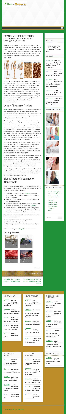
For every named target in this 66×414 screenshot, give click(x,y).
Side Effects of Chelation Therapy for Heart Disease (54, 323)
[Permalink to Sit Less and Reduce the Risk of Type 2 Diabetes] (7, 318)
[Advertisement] (45, 13)
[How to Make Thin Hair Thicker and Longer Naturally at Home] (51, 155)
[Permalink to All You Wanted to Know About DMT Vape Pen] (29, 329)
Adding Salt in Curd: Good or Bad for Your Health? (54, 73)
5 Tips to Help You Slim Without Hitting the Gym (12, 311)
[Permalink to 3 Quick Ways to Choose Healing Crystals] (29, 339)
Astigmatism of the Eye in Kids (12, 396)
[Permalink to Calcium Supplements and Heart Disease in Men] (29, 379)
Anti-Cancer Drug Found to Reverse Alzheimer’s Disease (53, 314)
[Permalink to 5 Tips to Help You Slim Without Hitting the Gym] (7, 310)
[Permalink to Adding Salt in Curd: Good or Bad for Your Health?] (50, 72)
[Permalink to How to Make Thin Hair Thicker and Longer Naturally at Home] (50, 99)
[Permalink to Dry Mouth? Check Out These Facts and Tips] (7, 326)
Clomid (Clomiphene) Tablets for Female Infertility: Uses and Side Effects (32, 281)
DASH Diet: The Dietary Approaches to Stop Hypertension (32, 371)
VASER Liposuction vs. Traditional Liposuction (53, 304)
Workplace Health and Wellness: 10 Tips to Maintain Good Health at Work (53, 48)
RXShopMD (21, 229)
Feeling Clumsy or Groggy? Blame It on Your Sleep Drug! (11, 303)
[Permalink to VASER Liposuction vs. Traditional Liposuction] (50, 302)
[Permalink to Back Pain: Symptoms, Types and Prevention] (7, 377)
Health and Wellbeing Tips (11, 409)
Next (61, 48)
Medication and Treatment (35, 273)
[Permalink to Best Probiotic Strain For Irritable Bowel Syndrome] (29, 301)
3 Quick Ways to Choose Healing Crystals (33, 340)
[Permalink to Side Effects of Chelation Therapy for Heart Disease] (50, 321)
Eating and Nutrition (53, 196)
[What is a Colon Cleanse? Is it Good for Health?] (52, 119)
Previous (47, 48)
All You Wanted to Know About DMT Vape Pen (32, 331)
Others (50, 210)
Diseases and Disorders (55, 194)
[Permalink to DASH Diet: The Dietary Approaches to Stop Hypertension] (29, 369)
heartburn (33, 205)
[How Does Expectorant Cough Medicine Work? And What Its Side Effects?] (52, 133)
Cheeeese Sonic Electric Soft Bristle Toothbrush (33, 322)
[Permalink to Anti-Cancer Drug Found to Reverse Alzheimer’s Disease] (50, 312)
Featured (50, 200)
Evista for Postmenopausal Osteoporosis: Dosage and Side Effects (53, 334)
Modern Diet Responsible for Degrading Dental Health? (32, 362)
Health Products (52, 204)
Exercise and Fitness (54, 198)
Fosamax (6, 109)
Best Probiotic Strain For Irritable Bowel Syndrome (32, 303)
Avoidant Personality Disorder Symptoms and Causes (11, 387)
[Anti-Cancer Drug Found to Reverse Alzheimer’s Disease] (52, 177)
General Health (52, 202)
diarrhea (27, 193)
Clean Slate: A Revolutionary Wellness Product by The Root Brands (32, 313)
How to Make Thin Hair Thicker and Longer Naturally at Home (54, 101)
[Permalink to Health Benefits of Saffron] (7, 334)
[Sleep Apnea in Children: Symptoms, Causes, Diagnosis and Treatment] (52, 147)
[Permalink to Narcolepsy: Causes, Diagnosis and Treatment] (7, 369)
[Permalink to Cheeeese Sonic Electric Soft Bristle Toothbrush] (29, 321)
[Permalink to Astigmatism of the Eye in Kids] (7, 395)
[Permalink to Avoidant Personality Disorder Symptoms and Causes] (7, 385)
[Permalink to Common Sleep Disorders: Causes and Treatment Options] (7, 360)
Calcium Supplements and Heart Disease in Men (33, 380)
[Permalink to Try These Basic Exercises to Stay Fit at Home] (50, 358)
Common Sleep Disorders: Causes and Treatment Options (10, 362)
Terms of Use (20, 409)
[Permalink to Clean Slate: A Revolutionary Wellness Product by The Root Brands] (29, 310)
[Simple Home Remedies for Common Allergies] (52, 163)
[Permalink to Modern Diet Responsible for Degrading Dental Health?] (29, 360)
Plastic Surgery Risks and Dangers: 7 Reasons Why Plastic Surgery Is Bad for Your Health (54, 83)
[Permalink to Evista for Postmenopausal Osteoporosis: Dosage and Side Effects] (50, 331)
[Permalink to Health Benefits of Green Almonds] (50, 91)
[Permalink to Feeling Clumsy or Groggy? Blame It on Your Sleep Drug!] (7, 301)
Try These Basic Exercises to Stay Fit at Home (53, 360)
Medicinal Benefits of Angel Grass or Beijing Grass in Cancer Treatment (53, 64)
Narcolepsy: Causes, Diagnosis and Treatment (12, 371)
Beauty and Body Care (54, 192)
